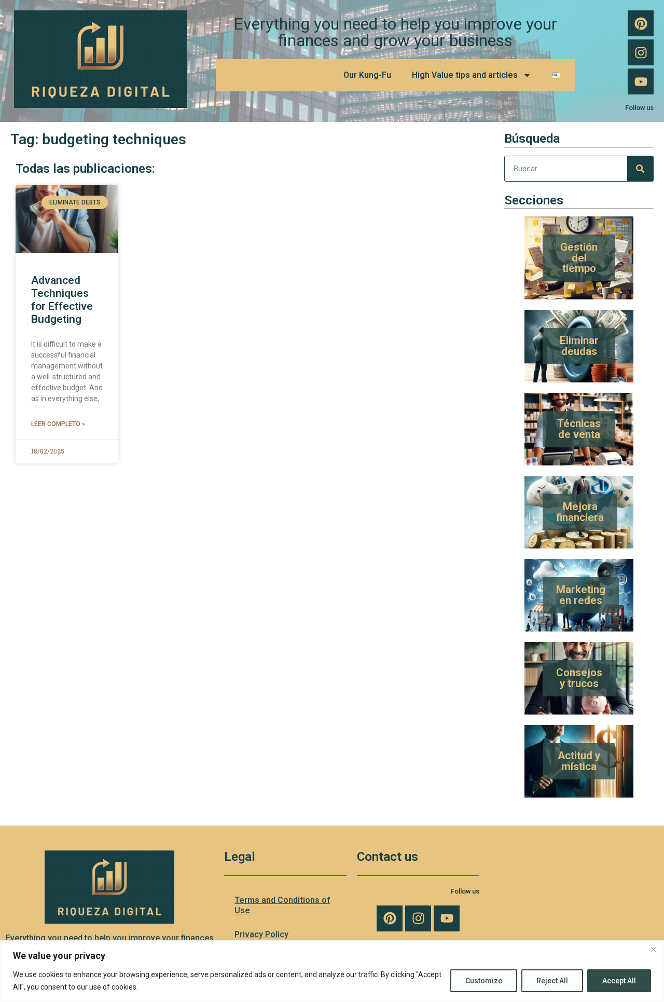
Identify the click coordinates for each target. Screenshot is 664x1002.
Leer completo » (58, 424)
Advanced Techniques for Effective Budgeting (62, 300)
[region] (332, 971)
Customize (483, 981)
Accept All (619, 981)
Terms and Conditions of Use (282, 905)
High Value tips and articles (465, 75)
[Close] (653, 949)
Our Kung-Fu (367, 75)
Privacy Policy (261, 934)
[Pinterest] (641, 23)
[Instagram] (641, 52)
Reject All (552, 981)
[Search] (640, 168)
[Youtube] (641, 81)
